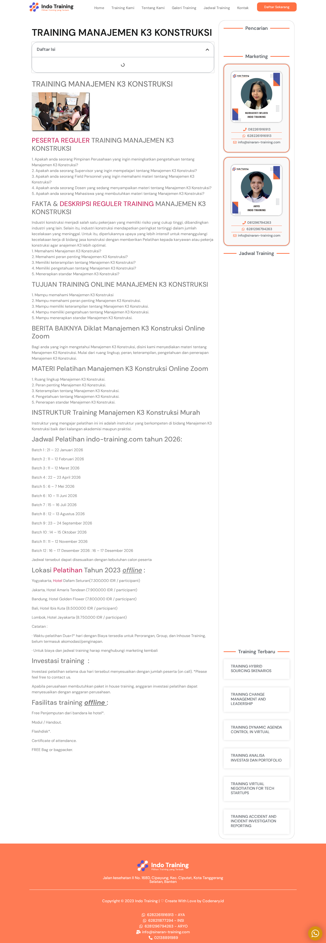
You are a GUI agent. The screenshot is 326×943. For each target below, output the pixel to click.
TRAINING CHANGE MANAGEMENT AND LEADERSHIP (248, 699)
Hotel (57, 580)
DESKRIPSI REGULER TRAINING (107, 203)
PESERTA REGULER (61, 140)
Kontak (243, 7)
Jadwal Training (217, 7)
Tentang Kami (153, 7)
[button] (207, 50)
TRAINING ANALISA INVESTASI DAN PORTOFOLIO (256, 757)
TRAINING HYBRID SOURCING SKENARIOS (251, 668)
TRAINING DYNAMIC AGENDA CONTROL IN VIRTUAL (256, 729)
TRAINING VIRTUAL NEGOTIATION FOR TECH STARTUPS (252, 788)
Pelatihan (67, 570)
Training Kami (122, 7)
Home (99, 7)
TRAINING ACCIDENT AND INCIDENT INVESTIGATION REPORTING (253, 821)
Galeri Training (184, 7)
